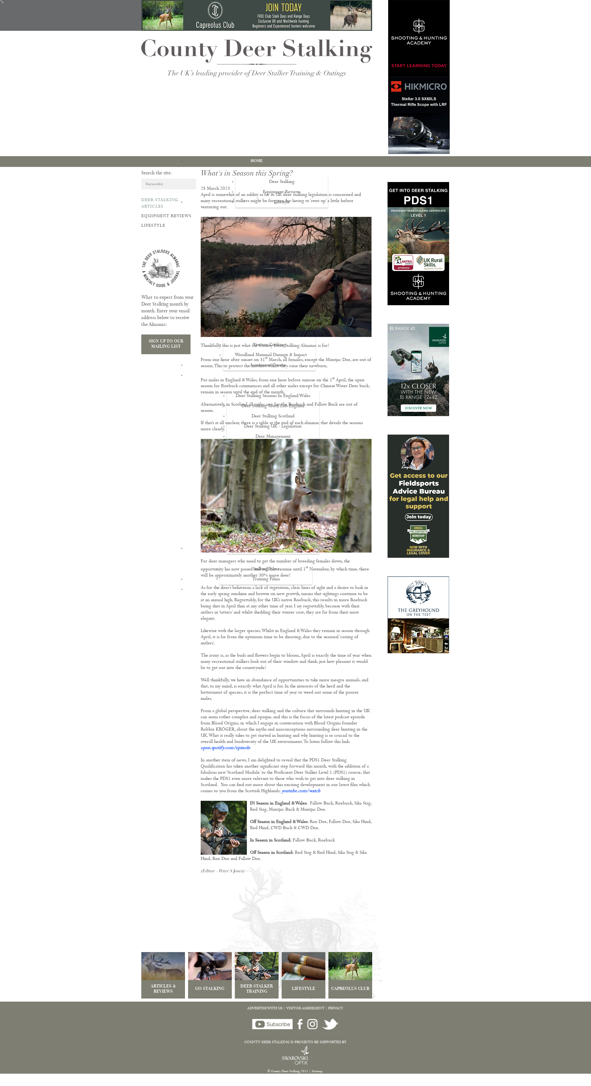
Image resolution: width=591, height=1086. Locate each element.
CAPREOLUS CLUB (350, 989)
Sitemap (317, 1071)
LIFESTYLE (303, 989)
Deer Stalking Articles (159, 203)
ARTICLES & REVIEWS (163, 989)
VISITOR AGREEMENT (305, 1009)
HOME (257, 161)
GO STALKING (209, 989)
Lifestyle (153, 225)
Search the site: (156, 173)
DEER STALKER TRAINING (256, 989)
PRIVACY (335, 1009)
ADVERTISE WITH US (265, 1009)
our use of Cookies (115, 1082)
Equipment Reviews (166, 216)
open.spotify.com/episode (225, 748)
